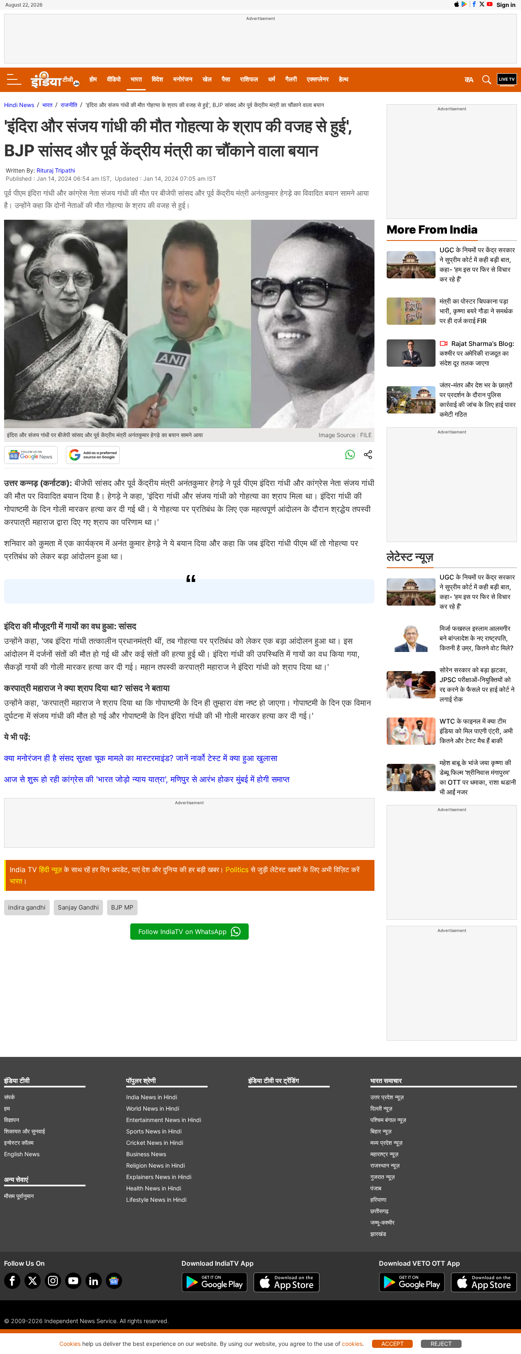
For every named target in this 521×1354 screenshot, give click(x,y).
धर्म (271, 79)
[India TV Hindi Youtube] (490, 4)
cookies (352, 1343)
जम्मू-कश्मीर (382, 1222)
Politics (237, 870)
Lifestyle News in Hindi (156, 1199)
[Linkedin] (93, 1281)
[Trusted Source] (93, 455)
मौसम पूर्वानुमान (19, 1195)
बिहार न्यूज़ (381, 1131)
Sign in (506, 4)
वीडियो (113, 79)
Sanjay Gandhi (78, 907)
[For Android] (412, 1282)
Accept (392, 1343)
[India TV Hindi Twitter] (482, 4)
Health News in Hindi (153, 1188)
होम (93, 79)
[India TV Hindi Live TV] (507, 80)
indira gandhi (27, 907)
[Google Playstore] (214, 1282)
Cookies (70, 1343)
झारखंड (378, 1233)
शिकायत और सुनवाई (24, 1131)
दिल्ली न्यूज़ (381, 1108)
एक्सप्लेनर (318, 79)
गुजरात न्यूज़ (382, 1176)
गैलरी (291, 79)
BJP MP (122, 907)
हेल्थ (343, 79)
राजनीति (69, 104)
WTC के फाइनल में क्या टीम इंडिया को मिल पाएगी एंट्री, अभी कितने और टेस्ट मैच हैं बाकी (476, 731)
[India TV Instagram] (53, 1281)
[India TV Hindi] (55, 80)
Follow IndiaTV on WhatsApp (182, 931)
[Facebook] (12, 1281)
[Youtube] (73, 1281)
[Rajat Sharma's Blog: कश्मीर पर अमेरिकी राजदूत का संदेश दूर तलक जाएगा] (411, 353)
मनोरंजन (183, 79)
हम (7, 1108)
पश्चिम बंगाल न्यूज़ (388, 1119)
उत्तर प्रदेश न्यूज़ (387, 1097)
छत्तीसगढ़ (379, 1210)
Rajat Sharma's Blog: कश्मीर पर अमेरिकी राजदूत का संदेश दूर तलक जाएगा (477, 353)
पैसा (226, 79)
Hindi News (19, 104)
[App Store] (287, 1282)
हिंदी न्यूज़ (50, 870)
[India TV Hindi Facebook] (474, 4)
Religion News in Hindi (155, 1165)
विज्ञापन (11, 1119)
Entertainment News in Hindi (163, 1119)
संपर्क (9, 1097)
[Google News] (31, 455)
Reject (441, 1343)
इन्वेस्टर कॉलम (18, 1142)
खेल (207, 79)
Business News (146, 1154)
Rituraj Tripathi (56, 170)
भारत (136, 79)
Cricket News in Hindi (154, 1142)
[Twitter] (32, 1281)
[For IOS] (484, 1282)
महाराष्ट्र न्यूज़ (384, 1154)
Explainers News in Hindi (158, 1176)
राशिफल (249, 79)
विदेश (157, 79)
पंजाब (375, 1188)
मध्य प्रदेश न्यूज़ (386, 1142)
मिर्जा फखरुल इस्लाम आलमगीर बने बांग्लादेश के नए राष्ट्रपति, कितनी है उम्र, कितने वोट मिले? (476, 638)
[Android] (464, 4)
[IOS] (457, 4)
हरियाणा (378, 1199)
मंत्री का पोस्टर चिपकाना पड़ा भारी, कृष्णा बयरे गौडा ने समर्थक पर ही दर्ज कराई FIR (476, 311)
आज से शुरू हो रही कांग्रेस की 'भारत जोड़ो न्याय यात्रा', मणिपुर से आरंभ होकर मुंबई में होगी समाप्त (146, 779)
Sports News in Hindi (154, 1131)
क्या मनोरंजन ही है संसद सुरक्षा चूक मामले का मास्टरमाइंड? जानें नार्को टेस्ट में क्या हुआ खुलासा (141, 758)
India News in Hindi (151, 1097)
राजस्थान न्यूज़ (385, 1165)
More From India (432, 229)
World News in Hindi (152, 1108)
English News (21, 1154)
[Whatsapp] (350, 455)
